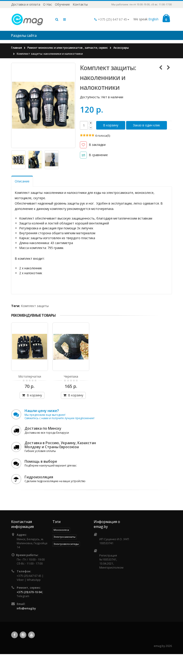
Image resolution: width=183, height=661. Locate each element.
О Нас (47, 4)
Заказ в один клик (146, 125)
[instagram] (23, 635)
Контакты (80, 4)
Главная (16, 48)
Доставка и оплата (25, 4)
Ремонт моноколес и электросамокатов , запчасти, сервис (67, 48)
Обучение (62, 4)
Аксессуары (121, 48)
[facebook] (14, 635)
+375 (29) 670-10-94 (29, 592)
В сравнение (98, 155)
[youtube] (31, 635)
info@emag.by (26, 608)
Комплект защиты (35, 306)
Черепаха (71, 376)
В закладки (97, 144)
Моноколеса (61, 529)
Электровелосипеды (66, 544)
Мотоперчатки (29, 376)
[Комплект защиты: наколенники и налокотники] (43, 105)
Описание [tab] (22, 181)
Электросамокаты (64, 536)
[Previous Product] (160, 67)
